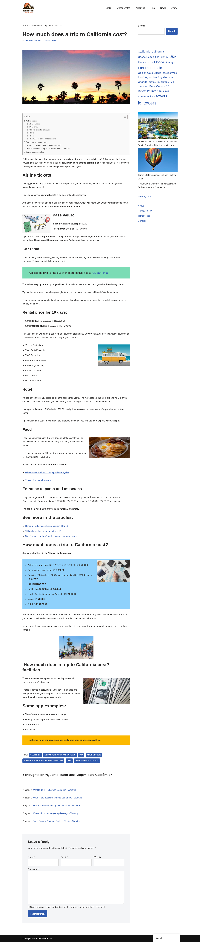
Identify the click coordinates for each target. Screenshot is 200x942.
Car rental (34, 127)
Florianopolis (145, 62)
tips (157, 57)
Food (32, 136)
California (35, 755)
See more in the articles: (36, 142)
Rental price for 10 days (87, 761)
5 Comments (50, 40)
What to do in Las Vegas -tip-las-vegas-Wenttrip (55, 813)
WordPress (46, 938)
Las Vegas (145, 77)
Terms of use (144, 216)
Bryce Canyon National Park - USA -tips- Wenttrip (56, 821)
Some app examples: (35, 152)
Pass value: (35, 124)
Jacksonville (169, 72)
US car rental (100, 272)
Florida (159, 62)
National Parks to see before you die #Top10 (46, 526)
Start (24, 25)
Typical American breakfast (38, 480)
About (141, 206)
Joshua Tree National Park (161, 82)
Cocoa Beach (146, 57)
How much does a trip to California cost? (43, 145)
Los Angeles (160, 77)
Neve (25, 938)
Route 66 (144, 90)
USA (81, 755)
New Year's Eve (160, 90)
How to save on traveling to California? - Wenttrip (56, 805)
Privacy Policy (145, 211)
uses (69, 761)
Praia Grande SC (159, 86)
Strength (170, 62)
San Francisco (146, 96)
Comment (33, 869)
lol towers (147, 103)
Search (141, 26)
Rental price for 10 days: (40, 130)
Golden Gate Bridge (149, 72)
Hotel (32, 133)
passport (143, 86)
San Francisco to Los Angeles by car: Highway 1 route (51, 536)
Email (64, 857)
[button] (112, 7)
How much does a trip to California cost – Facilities (48, 148)
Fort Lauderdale (150, 68)
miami (172, 77)
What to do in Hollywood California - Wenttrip (54, 790)
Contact (141, 221)
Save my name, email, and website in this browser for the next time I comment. (67, 907)
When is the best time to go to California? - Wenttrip (57, 798)
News (163, 8)
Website (97, 857)
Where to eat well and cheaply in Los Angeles (47, 472)
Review (173, 8)
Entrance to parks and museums (43, 139)
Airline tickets (31, 121)
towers (161, 96)
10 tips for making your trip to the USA (43, 531)
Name (31, 857)
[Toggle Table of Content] (124, 117)
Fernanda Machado (33, 40)
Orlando (142, 81)
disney (164, 57)
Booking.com (144, 196)
